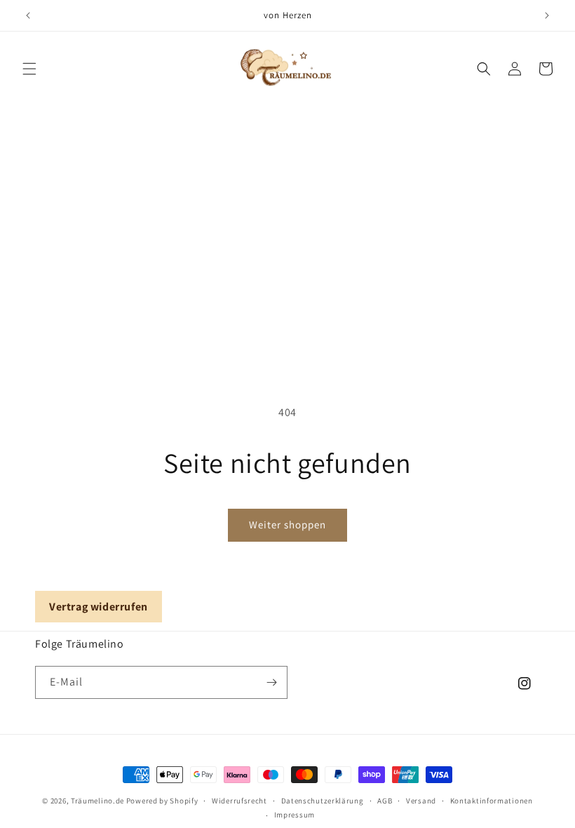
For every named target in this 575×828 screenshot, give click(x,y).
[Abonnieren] (271, 682)
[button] (29, 68)
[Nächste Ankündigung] (547, 15)
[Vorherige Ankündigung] (28, 15)
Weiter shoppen (287, 524)
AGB (384, 801)
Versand (421, 801)
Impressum (294, 815)
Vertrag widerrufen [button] (98, 606)
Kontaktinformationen (491, 801)
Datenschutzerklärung (322, 801)
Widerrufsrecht (239, 801)
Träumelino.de (97, 801)
